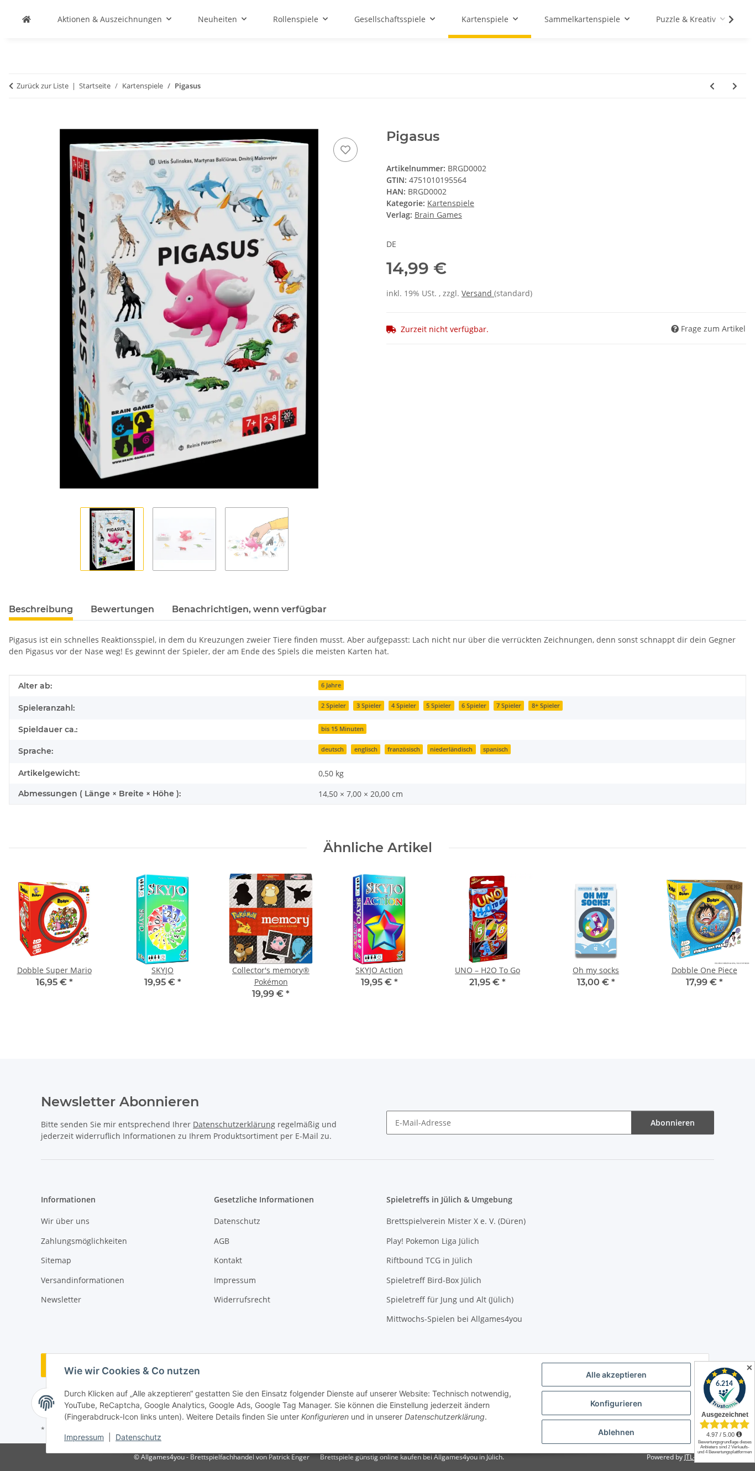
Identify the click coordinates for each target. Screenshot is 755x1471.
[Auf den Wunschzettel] (345, 150)
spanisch (495, 749)
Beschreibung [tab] (41, 609)
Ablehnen (616, 1432)
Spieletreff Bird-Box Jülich (433, 1280)
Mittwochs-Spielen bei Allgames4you (454, 1319)
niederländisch (451, 749)
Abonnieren (673, 1122)
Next (728, 944)
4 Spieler (403, 706)
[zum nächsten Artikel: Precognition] (734, 86)
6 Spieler (474, 706)
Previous (27, 944)
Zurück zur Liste (43, 86)
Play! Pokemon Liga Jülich (432, 1241)
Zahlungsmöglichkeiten (84, 1241)
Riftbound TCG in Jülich (429, 1260)
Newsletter (61, 1299)
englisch (366, 749)
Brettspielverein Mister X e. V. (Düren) (456, 1221)
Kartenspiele (450, 203)
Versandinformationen (82, 1280)
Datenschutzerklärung (234, 1124)
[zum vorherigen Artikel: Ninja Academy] (712, 86)
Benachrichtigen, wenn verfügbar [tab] (249, 609)
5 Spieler (438, 706)
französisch (403, 749)
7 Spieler (508, 706)
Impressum (84, 1437)
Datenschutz (138, 1437)
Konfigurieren (616, 1403)
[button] (724, 19)
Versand (478, 293)
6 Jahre (331, 685)
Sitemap (56, 1260)
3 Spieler (368, 706)
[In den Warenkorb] (18, 123)
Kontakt (228, 1260)
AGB (221, 1241)
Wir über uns (65, 1221)
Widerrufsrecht (242, 1299)
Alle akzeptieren (616, 1374)
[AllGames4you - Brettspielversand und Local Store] (26, 19)
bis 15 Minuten (342, 729)
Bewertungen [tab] (122, 609)
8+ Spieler (546, 706)
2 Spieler (333, 706)
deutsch (332, 749)
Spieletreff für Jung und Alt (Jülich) (449, 1299)
